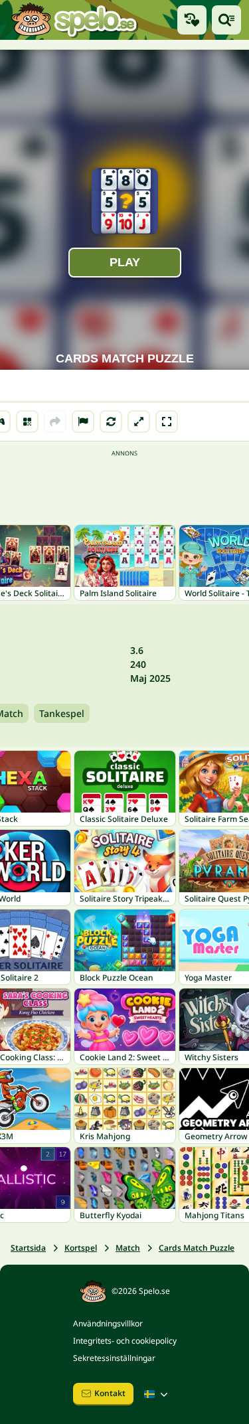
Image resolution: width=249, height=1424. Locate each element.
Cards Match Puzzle (196, 1247)
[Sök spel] (226, 20)
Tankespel (61, 713)
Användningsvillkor (108, 1323)
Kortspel (80, 1247)
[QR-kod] (27, 421)
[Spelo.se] (74, 20)
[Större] (138, 421)
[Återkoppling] (83, 421)
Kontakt (109, 1393)
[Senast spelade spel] (192, 20)
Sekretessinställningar (114, 1358)
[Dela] (55, 421)
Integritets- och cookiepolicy (125, 1340)
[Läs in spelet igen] (111, 421)
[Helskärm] (166, 421)
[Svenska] (157, 1394)
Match (128, 1247)
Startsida (28, 1247)
